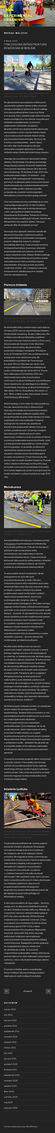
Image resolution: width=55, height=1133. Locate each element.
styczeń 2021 (10, 1058)
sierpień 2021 (10, 1042)
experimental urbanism (18, 18)
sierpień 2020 (10, 1086)
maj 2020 (8, 1102)
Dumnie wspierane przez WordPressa (20, 1126)
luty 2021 (8, 1053)
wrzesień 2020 (11, 1080)
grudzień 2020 (10, 1064)
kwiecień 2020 (11, 1108)
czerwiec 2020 (11, 1097)
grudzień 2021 (10, 1026)
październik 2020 (12, 1075)
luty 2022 (8, 1015)
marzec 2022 (10, 1009)
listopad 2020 (10, 1069)
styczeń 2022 (10, 1020)
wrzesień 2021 (10, 1037)
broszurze (10, 544)
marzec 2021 (10, 1048)
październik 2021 (11, 1031)
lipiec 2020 (9, 1091)
